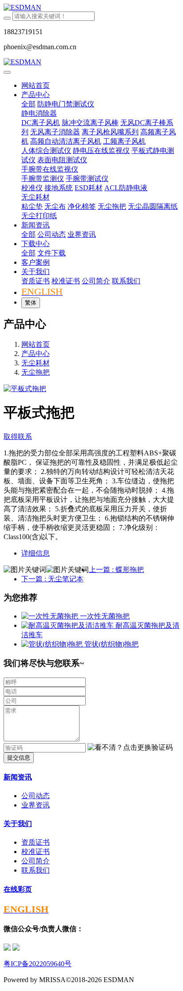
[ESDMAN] (91, 8)
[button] (130, 747)
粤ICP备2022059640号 (38, 963)
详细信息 (35, 553)
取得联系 (18, 436)
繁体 (30, 302)
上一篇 (116, 569)
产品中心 (35, 353)
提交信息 (18, 757)
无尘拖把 (35, 372)
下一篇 (52, 579)
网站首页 (35, 85)
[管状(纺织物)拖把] (52, 644)
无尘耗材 (35, 363)
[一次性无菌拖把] (50, 616)
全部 (28, 104)
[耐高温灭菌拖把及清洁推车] (68, 625)
